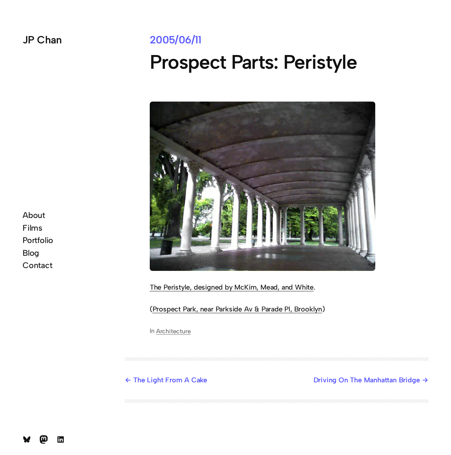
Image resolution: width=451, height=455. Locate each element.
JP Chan (42, 40)
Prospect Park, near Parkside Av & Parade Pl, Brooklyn (237, 309)
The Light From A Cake (170, 380)
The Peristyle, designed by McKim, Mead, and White (232, 287)
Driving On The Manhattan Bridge (367, 380)
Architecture (173, 331)
